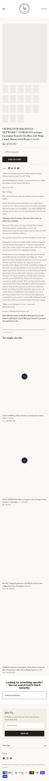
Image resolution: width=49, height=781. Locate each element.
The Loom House (13, 765)
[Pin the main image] (15, 168)
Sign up (24, 734)
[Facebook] (4, 758)
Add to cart (15, 159)
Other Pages (6, 746)
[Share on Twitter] (12, 168)
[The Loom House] (24, 9)
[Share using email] (18, 168)
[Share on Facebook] (9, 168)
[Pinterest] (11, 758)
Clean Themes (32, 765)
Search (4, 753)
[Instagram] (7, 758)
